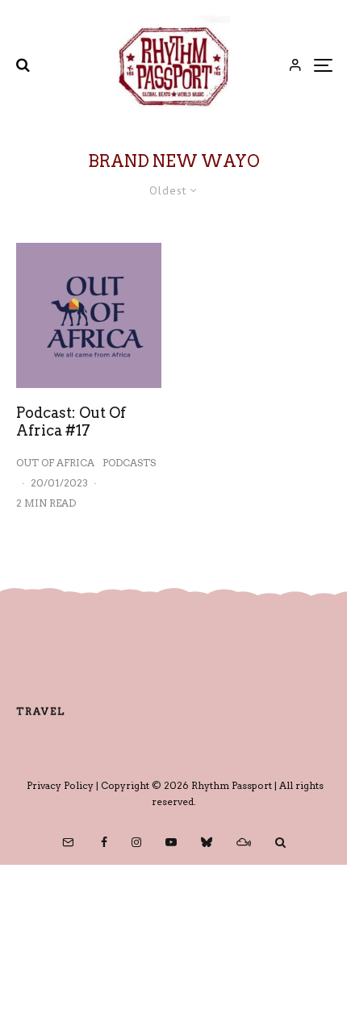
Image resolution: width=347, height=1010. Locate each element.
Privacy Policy (60, 785)
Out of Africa (55, 463)
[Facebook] (104, 842)
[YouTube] (171, 842)
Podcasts (129, 463)
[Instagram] (136, 842)
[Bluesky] (206, 842)
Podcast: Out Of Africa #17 (71, 421)
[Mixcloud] (243, 842)
